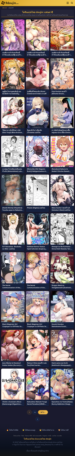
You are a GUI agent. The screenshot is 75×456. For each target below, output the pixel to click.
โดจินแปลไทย (16, 436)
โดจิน (22, 436)
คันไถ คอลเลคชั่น (37, 436)
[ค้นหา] (72, 3)
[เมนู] (68, 3)
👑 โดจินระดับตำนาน (46, 430)
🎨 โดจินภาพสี (63, 430)
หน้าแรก (4, 8)
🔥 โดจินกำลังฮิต (12, 430)
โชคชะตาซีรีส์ (28, 436)
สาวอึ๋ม (49, 436)
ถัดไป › (43, 412)
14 (35, 412)
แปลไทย (54, 436)
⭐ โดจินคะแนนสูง (28, 430)
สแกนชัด (59, 436)
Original (44, 436)
